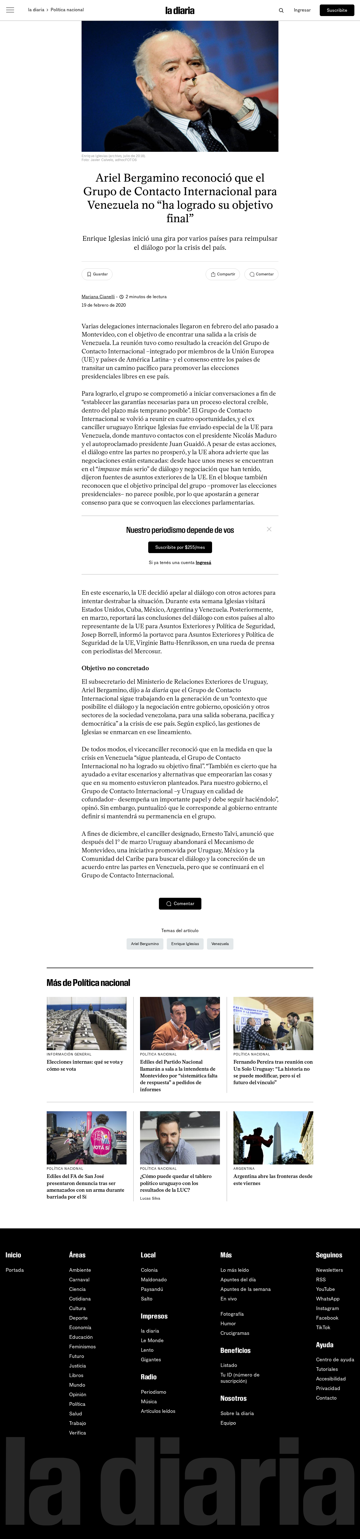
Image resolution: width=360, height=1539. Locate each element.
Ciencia (77, 1289)
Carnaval (79, 1280)
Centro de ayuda (335, 1360)
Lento (147, 1350)
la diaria (36, 9)
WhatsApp (327, 1299)
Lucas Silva (150, 1198)
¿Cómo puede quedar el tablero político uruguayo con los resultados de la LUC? (176, 1183)
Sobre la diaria (237, 1413)
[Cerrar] (269, 530)
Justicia (77, 1366)
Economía (80, 1327)
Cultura (77, 1308)
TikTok (323, 1327)
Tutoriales (327, 1369)
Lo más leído (234, 1270)
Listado (228, 1365)
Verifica (77, 1433)
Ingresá (203, 562)
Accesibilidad (331, 1379)
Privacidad (328, 1388)
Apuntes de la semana (245, 1289)
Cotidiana (80, 1299)
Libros (76, 1375)
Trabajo (77, 1423)
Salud (75, 1414)
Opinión (77, 1394)
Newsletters (329, 1270)
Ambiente (80, 1270)
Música (149, 1401)
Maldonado (154, 1280)
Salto (146, 1299)
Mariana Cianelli (98, 296)
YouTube (325, 1289)
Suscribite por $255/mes (180, 547)
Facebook (327, 1318)
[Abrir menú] (10, 10)
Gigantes (151, 1360)
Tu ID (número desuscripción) (240, 1378)
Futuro (76, 1356)
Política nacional (67, 9)
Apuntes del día (238, 1280)
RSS (321, 1280)
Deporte (78, 1318)
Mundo (77, 1385)
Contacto (326, 1398)
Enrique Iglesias (185, 943)
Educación (81, 1337)
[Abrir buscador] (281, 10)
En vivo (228, 1299)
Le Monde (152, 1340)
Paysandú (152, 1289)
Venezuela (220, 943)
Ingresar (302, 10)
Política (77, 1404)
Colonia (149, 1270)
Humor (228, 1323)
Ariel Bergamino (145, 943)
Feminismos (82, 1347)
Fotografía (232, 1314)
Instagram (327, 1308)
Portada (15, 1270)
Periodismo (153, 1392)
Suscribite (337, 10)
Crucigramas (234, 1333)
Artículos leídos (158, 1411)
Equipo (228, 1423)
